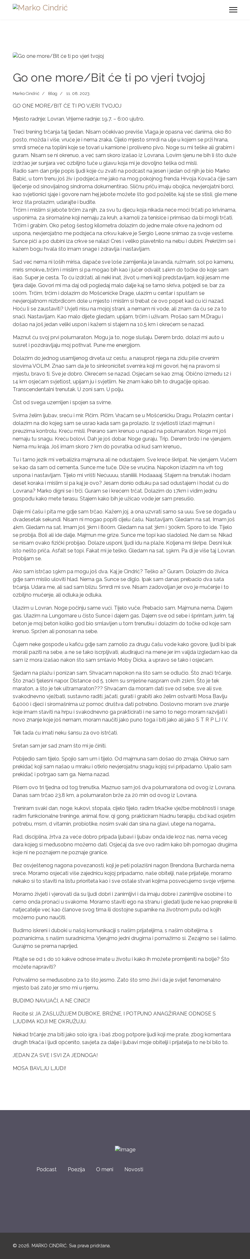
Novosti (133, 1169)
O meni (104, 1169)
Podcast (46, 1169)
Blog (52, 93)
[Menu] (233, 10)
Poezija (76, 1169)
